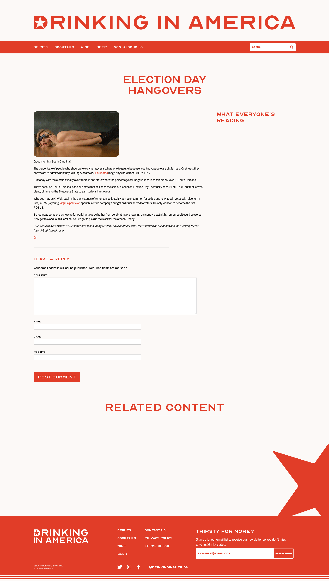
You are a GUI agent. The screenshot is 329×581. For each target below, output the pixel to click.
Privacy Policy (158, 538)
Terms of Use (157, 546)
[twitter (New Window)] (120, 567)
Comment (41, 275)
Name (37, 321)
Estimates (101, 173)
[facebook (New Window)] (140, 567)
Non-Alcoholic (128, 47)
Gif (35, 237)
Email (37, 336)
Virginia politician (69, 203)
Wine (85, 47)
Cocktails (64, 47)
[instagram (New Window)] (130, 567)
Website (40, 352)
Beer (101, 47)
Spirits (41, 47)
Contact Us (155, 530)
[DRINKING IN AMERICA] (165, 22)
